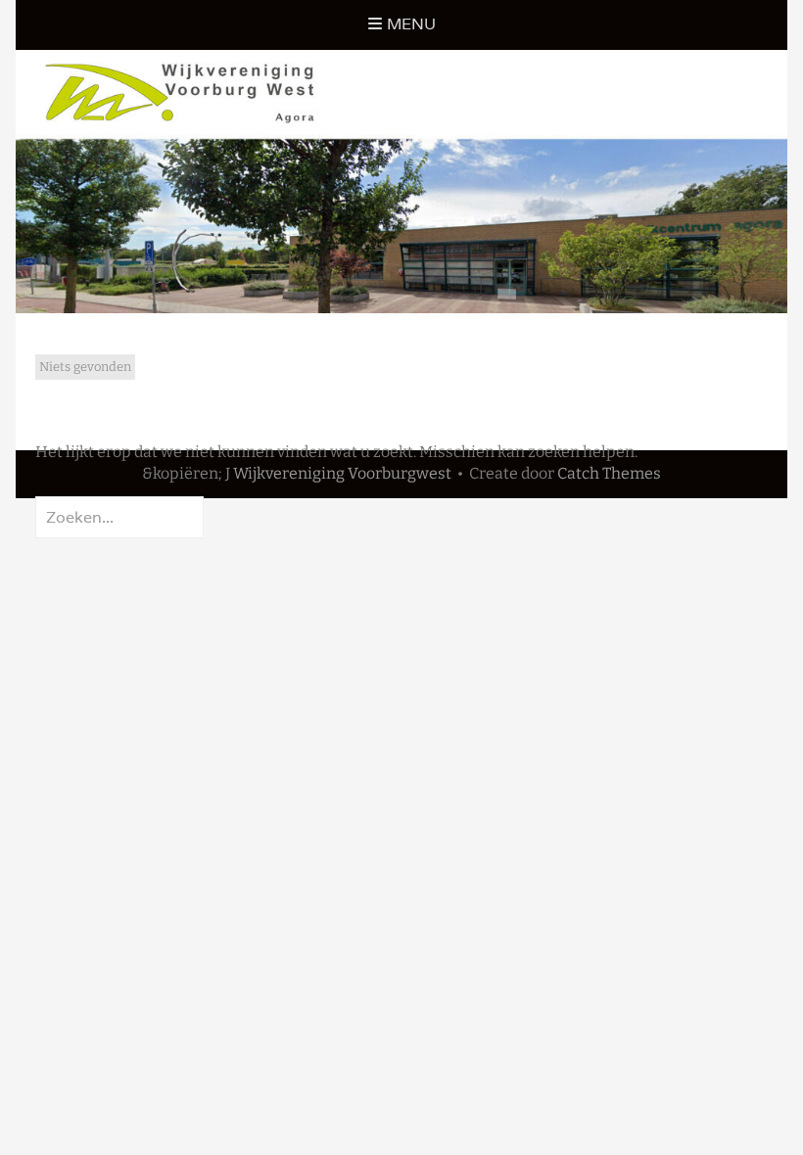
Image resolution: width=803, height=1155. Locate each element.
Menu (411, 24)
